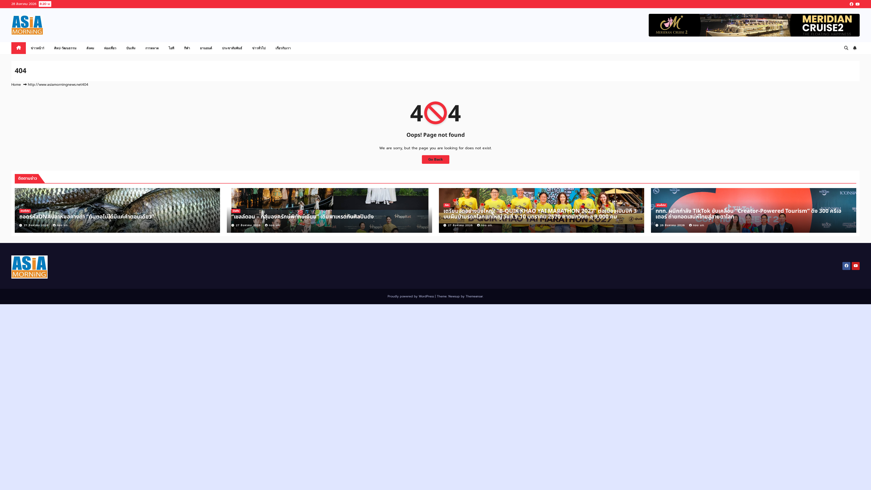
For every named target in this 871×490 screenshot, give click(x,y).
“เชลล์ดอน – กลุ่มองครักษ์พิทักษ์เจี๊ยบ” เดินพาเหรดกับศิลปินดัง (302, 217)
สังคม (90, 48)
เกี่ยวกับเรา (283, 48)
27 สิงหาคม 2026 (37, 225)
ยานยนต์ (206, 48)
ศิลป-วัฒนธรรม (65, 48)
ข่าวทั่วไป (259, 48)
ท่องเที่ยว (110, 48)
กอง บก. (63, 225)
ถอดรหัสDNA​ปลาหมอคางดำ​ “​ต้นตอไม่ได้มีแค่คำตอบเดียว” (86, 217)
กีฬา (187, 48)
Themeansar (474, 296)
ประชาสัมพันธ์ (232, 48)
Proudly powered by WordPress (411, 296)
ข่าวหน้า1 (37, 48)
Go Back (435, 159)
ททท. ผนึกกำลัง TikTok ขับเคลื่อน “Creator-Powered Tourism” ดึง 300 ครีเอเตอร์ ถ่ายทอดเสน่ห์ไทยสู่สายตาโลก (748, 214)
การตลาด (152, 48)
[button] (846, 48)
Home (16, 84)
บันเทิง (130, 48)
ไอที (171, 48)
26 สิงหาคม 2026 (673, 225)
